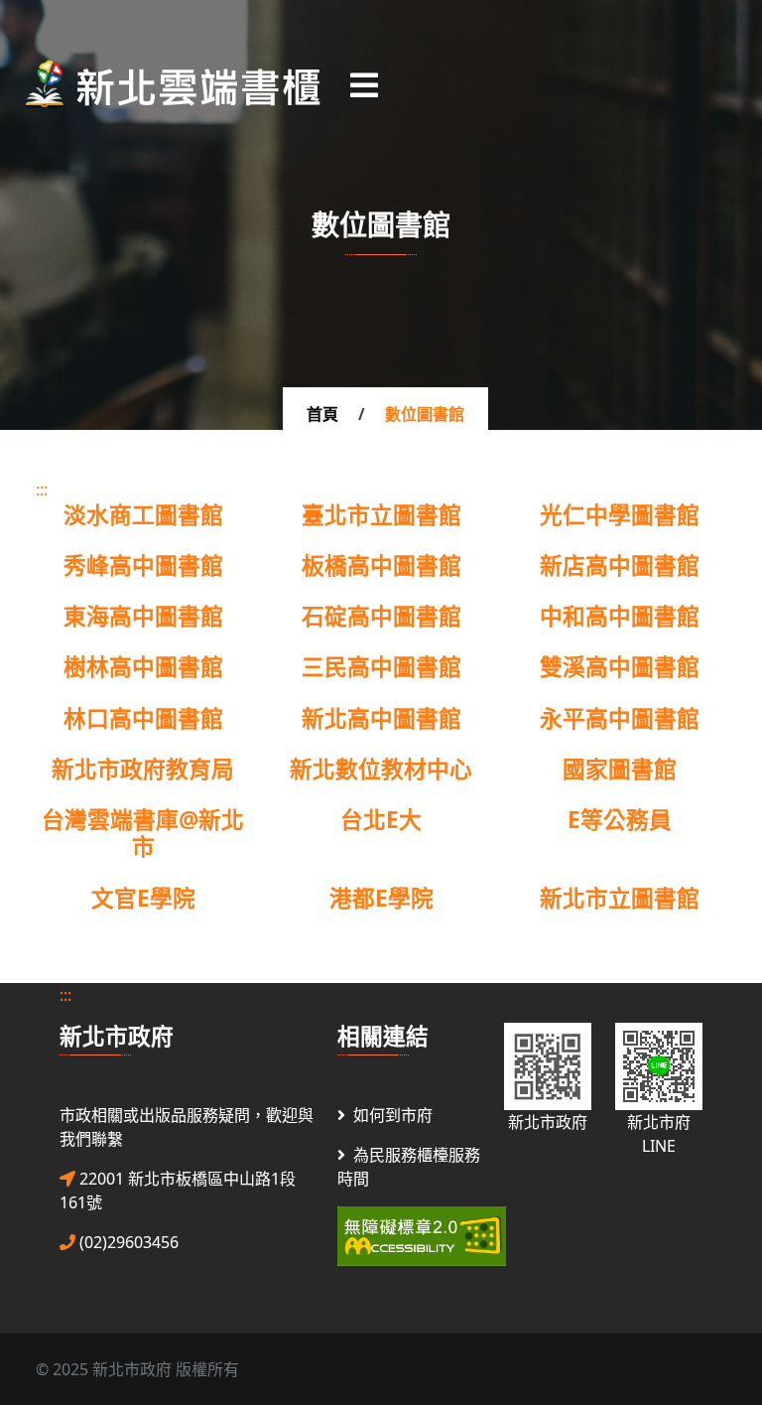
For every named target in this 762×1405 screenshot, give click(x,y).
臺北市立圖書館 (381, 514)
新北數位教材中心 (381, 769)
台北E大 (381, 819)
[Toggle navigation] (364, 84)
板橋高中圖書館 (381, 565)
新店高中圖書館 (619, 565)
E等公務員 (620, 819)
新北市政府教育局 (143, 769)
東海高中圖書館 (143, 616)
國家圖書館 (620, 769)
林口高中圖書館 (143, 718)
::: (42, 489)
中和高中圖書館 (619, 616)
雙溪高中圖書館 (619, 666)
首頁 (322, 414)
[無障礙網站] (421, 1234)
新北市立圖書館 (619, 898)
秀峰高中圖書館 (143, 565)
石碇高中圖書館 (381, 616)
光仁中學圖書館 (619, 514)
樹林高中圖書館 (143, 666)
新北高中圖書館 (381, 718)
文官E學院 (143, 898)
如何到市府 (393, 1115)
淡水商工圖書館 (143, 514)
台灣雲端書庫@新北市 (143, 833)
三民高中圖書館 (381, 666)
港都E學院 (381, 898)
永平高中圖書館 (619, 718)
